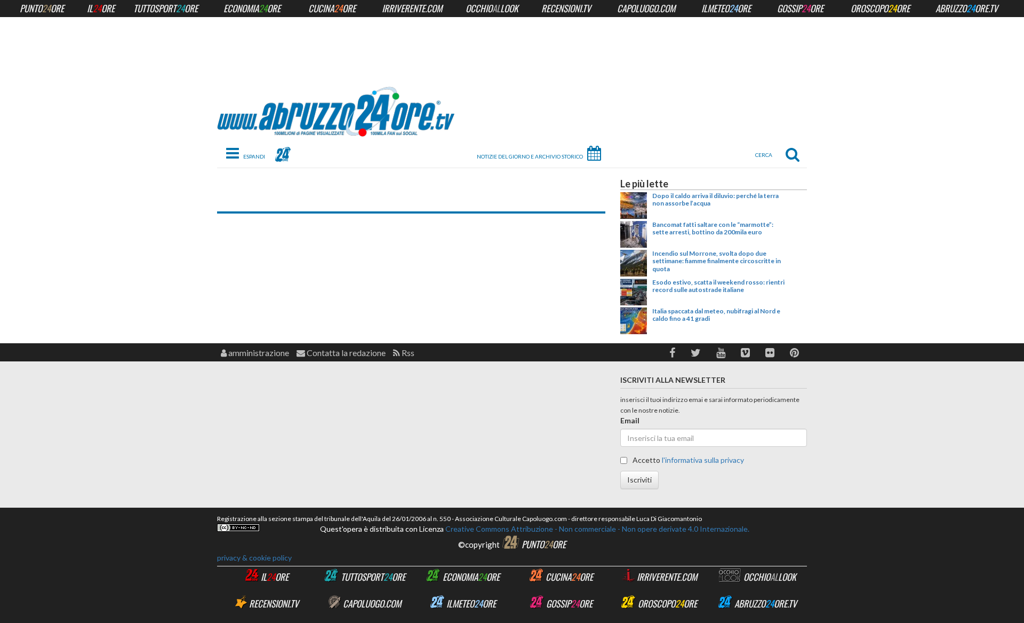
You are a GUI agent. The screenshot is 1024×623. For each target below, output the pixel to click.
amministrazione (258, 353)
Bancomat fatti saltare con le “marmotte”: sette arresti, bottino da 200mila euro (712, 228)
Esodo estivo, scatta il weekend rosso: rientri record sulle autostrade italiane (718, 286)
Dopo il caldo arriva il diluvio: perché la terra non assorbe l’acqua (715, 199)
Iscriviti (639, 479)
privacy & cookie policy (254, 557)
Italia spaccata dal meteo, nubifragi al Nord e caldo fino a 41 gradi (716, 314)
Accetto (687, 459)
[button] (672, 352)
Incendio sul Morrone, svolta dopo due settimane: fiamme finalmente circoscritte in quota (716, 261)
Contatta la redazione (345, 353)
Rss (407, 353)
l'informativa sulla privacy (703, 459)
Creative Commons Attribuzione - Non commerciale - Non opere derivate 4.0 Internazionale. (596, 528)
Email (629, 420)
